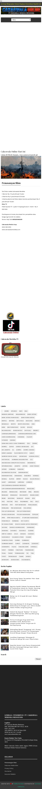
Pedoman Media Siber (11, 765)
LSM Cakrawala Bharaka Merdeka (14, 485)
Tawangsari (29, 550)
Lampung (21, 482)
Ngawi (27, 498)
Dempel (4, 446)
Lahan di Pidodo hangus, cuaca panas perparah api (19, 155)
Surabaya (26, 543)
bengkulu (5, 424)
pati (11, 504)
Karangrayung (7, 475)
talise (14, 546)
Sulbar (28, 537)
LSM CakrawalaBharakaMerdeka (13, 488)
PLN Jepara (27, 508)
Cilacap (29, 437)
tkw (32, 553)
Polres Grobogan (8, 514)
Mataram (23, 492)
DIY (32, 446)
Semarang (30, 527)
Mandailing (13, 492)
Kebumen (27, 475)
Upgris (28, 556)
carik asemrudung (8, 437)
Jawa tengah (34, 466)
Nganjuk (20, 498)
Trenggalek (12, 556)
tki (28, 553)
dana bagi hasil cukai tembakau (13, 443)
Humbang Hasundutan (20, 459)
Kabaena (21, 469)
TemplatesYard (19, 783)
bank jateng (32, 414)
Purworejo (6, 521)
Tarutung (19, 550)
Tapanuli (34, 546)
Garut (32, 453)
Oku (3, 501)
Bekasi (37, 420)
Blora (23, 427)
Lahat (4, 482)
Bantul (4, 420)
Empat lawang (7, 453)
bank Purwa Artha (27, 417)
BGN (33, 424)
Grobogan (23, 456)
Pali (31, 501)
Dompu (18, 450)
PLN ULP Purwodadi (23, 511)
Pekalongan (32, 504)
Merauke (5, 495)
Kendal (4, 479)
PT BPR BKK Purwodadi (30, 517)
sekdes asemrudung (17, 527)
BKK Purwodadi (13, 427)
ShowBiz (13, 530)
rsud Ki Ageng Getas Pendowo (26, 524)
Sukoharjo (6, 537)
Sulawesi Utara (18, 537)
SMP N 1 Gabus (7, 534)
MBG (30, 492)
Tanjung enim (23, 546)
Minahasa (13, 495)
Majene (4, 492)
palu (37, 501)
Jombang (12, 469)
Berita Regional (23, 424)
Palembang (24, 501)
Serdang (5, 530)
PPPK (3, 517)
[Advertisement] (21, 45)
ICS (31, 459)
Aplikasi (14, 411)
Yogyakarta (26, 559)
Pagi (16, 501)
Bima (3, 427)
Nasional (11, 498)
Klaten (11, 479)
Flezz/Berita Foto (20, 453)
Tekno (10, 553)
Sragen (23, 534)
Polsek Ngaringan (23, 514)
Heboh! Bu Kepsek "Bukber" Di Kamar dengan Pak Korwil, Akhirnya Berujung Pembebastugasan (24, 613)
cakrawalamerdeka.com (27, 433)
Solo (16, 534)
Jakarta (17, 466)
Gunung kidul (34, 456)
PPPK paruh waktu (13, 517)
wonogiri (5, 559)
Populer (35, 514)
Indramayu (31, 462)
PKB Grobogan (16, 508)
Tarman (10, 550)
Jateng (25, 466)
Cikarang (21, 437)
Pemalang (5, 508)
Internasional (7, 466)
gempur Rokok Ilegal (9, 456)
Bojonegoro (6, 430)
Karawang (18, 475)
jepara (4, 469)
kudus (25, 479)
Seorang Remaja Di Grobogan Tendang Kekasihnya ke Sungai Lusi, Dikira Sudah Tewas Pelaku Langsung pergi (25, 605)
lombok (29, 482)
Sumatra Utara (7, 540)
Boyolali (28, 430)
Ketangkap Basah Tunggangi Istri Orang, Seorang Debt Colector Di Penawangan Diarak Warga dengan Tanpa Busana (25, 631)
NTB (33, 498)
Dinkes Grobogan (22, 446)
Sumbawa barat (7, 543)
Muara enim (34, 495)
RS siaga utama (7, 524)
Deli (28, 443)
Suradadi (35, 543)
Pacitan (10, 501)
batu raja (20, 420)
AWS (20, 411)
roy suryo (25, 521)
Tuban (21, 556)
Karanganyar (23, 472)
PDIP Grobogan (20, 504)
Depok (11, 446)
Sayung (4, 527)
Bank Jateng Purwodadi (10, 417)
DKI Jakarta (6, 450)
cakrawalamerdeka (9, 433)
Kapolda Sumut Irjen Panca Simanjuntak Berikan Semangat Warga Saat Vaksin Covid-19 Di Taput (25, 647)
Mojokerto (24, 495)
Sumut (17, 543)
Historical (6, 459)
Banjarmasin (20, 414)
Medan (36, 492)
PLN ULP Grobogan (8, 511)
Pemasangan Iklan (11, 762)
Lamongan (11, 482)
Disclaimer (8, 771)
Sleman (31, 530)
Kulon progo (35, 479)
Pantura (5, 504)
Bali (26, 411)
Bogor (29, 427)
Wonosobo (15, 559)
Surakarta (5, 546)
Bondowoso (17, 430)
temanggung (19, 553)
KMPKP (19, 479)
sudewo (31, 534)
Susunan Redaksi (10, 774)
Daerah (12, 440)
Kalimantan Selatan (9, 472)
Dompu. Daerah (29, 450)
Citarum (5, 440)
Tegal (4, 553)
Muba (4, 498)
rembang (15, 521)
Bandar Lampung (8, 414)
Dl (13, 450)
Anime (7, 411)
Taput (4, 550)
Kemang (36, 475)
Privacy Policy (9, 768)
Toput (4, 556)
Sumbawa (25, 540)
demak (35, 443)
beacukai (29, 420)
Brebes (35, 430)
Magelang (30, 488)
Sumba (17, 540)
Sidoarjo (22, 530)
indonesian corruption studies (13, 462)
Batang (11, 420)
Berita (13, 424)
